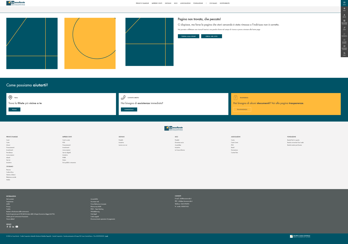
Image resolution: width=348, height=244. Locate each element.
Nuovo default (17, 219)
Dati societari (10, 199)
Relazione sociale (11, 177)
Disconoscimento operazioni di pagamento (110, 219)
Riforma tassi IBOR (103, 206)
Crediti (106, 236)
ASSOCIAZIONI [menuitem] (185, 3)
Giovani (121, 137)
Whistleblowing (102, 211)
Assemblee (178, 145)
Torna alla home (189, 36)
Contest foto (234, 152)
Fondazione (291, 137)
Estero (64, 160)
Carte (7, 142)
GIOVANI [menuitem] (168, 3)
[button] (344, 3)
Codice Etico (10, 172)
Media (8, 180)
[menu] (183, 3)
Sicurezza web (102, 201)
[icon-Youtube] (16, 227)
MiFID (14, 204)
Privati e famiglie (12, 137)
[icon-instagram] (10, 227)
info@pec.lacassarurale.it (185, 201)
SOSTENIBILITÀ (225, 3)
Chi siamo (9, 166)
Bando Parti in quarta (293, 140)
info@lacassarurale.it (185, 198)
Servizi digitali (67, 152)
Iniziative (8, 162)
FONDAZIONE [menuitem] (198, 3)
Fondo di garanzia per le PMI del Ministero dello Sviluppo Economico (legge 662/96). (37, 214)
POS (64, 142)
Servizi (8, 160)
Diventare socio (179, 142)
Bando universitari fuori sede (295, 142)
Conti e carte (66, 140)
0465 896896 (185, 204)
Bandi (232, 147)
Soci (176, 137)
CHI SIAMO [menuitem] (213, 3)
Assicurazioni (10, 155)
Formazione (234, 150)
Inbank (8, 157)
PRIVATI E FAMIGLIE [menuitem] (142, 3)
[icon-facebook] (7, 227)
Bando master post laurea (294, 145)
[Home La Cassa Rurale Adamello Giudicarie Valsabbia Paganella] (15, 3)
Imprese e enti (67, 137)
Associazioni (235, 137)
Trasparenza (9, 201)
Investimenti (9, 150)
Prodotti (121, 140)
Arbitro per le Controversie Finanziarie (24, 216)
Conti (7, 140)
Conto (233, 140)
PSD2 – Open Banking (104, 209)
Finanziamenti (10, 147)
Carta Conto (234, 142)
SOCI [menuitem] (175, 3)
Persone (8, 170)
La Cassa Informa (180, 150)
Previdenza (9, 152)
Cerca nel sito (212, 36)
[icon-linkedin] (13, 227)
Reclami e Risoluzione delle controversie (24, 211)
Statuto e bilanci (10, 175)
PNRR (64, 157)
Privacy (8, 206)
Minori (8, 145)
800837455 (185, 206)
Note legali (100, 214)
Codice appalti (95, 216)
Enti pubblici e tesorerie (69, 162)
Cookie (8, 209)
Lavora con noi (123, 145)
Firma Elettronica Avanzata (105, 204)
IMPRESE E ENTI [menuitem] (157, 3)
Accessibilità (101, 199)
